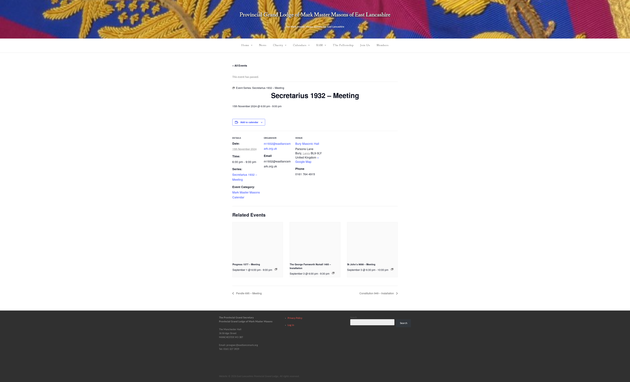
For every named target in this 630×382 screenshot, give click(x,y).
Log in (291, 325)
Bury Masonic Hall (307, 143)
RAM (319, 45)
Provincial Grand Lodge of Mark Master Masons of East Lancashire (315, 15)
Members (383, 45)
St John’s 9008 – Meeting (361, 264)
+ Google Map (307, 159)
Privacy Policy (295, 318)
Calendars (300, 45)
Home (245, 45)
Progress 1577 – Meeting (246, 264)
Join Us (365, 45)
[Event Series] (276, 269)
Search (353, 317)
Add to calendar (249, 122)
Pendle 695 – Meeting (248, 293)
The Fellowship (343, 45)
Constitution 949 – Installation (377, 293)
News (262, 45)
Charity (278, 45)
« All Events (239, 65)
